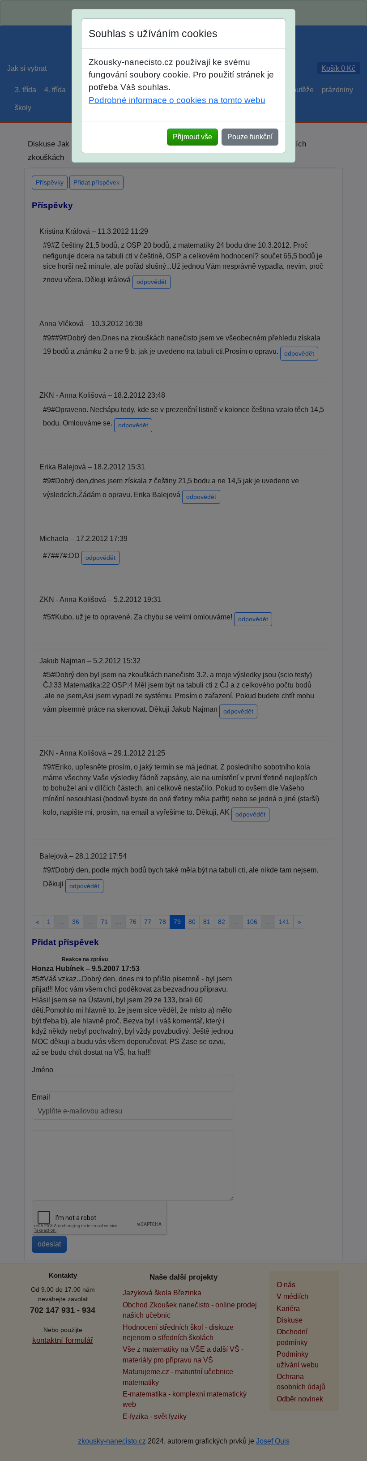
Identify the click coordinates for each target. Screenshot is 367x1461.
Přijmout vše (192, 137)
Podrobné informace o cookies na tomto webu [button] (177, 100)
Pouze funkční (250, 137)
